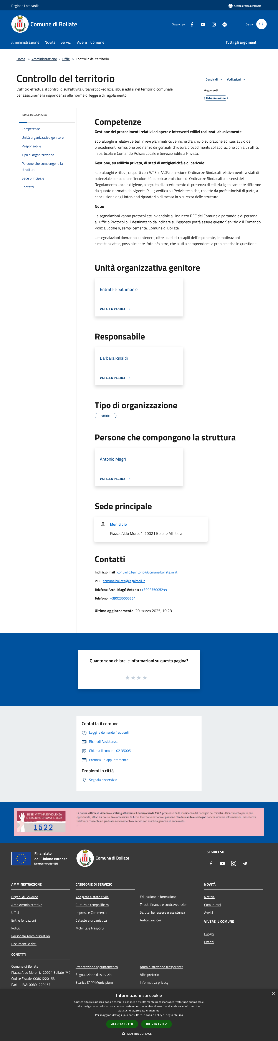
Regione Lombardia (25, 5)
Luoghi (209, 934)
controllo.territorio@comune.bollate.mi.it (147, 572)
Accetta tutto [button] (122, 1024)
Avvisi (208, 912)
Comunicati (212, 904)
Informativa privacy (154, 982)
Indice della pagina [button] (34, 115)
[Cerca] (261, 24)
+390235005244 (154, 589)
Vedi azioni (234, 79)
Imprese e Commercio (91, 912)
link (181, 1015)
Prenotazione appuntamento (97, 966)
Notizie (209, 896)
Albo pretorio (149, 974)
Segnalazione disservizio (93, 974)
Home (21, 58)
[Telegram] (222, 24)
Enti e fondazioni (23, 920)
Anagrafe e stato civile (92, 896)
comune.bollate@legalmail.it (124, 580)
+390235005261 (123, 598)
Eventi (209, 941)
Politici (16, 928)
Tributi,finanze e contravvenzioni (164, 904)
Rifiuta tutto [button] (156, 1024)
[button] (138, 1033)
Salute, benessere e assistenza (162, 912)
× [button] (273, 993)
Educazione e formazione (158, 896)
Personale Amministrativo (30, 936)
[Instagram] (212, 24)
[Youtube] (201, 24)
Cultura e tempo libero (92, 904)
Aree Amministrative (26, 904)
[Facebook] (190, 24)
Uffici (66, 58)
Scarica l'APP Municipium (94, 982)
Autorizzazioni (150, 920)
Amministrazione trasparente (161, 966)
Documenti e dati (23, 943)
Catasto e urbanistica (91, 920)
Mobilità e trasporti (90, 928)
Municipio (118, 524)
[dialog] (139, 1015)
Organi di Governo (24, 896)
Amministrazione (44, 58)
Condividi (212, 79)
